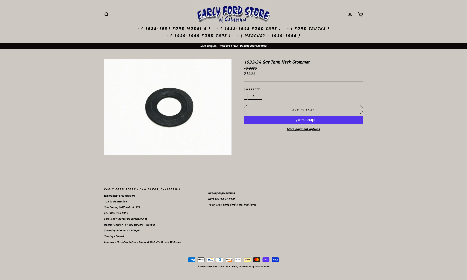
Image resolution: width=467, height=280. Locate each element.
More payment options (303, 129)
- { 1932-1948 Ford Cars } (249, 28)
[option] (233, 46)
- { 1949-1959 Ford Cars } (199, 35)
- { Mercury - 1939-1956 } (268, 35)
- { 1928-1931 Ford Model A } (174, 28)
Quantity (252, 89)
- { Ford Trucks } (308, 28)
